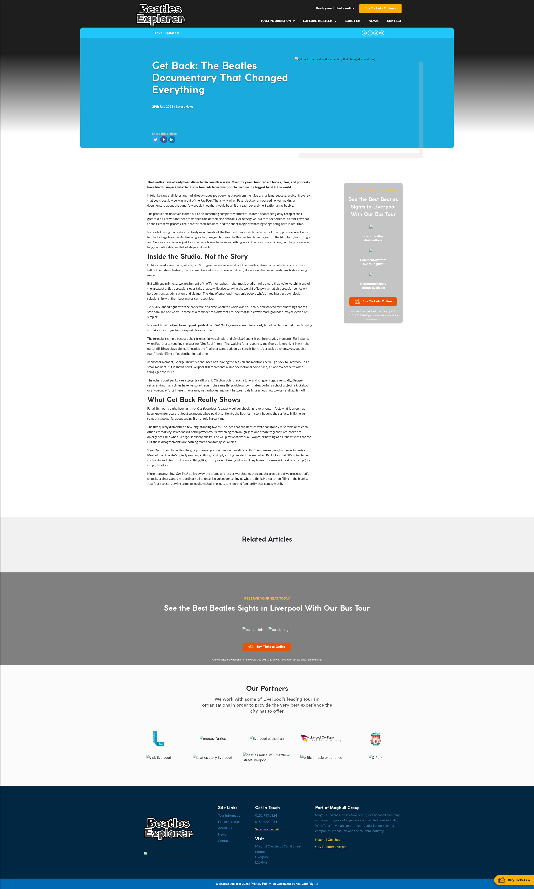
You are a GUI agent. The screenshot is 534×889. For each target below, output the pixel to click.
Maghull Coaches (327, 839)
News (374, 21)
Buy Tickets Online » (380, 8)
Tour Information (276, 21)
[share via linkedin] (171, 139)
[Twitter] (376, 32)
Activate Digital (307, 883)
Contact (394, 21)
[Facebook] (370, 32)
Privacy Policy (261, 883)
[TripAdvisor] (382, 32)
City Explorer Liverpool (331, 847)
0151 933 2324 (266, 815)
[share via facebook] (164, 139)
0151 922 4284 (266, 821)
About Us (352, 21)
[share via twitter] (156, 139)
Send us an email (267, 829)
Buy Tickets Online (377, 301)
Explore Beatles (317, 21)
